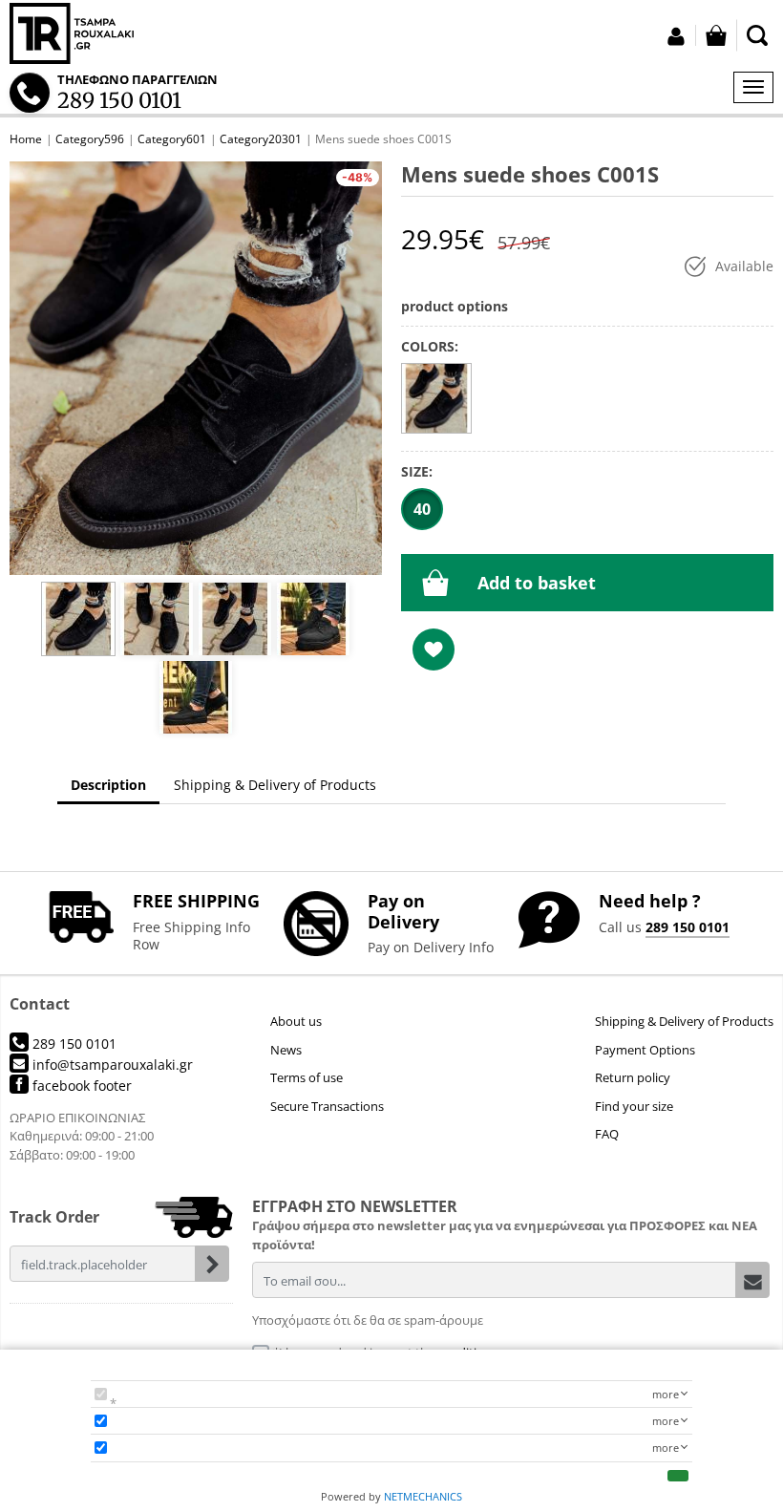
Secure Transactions (327, 1106)
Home (26, 139)
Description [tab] (108, 785)
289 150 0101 (687, 927)
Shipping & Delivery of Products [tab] (275, 785)
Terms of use (306, 1077)
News (286, 1049)
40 (422, 509)
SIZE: (417, 471)
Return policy (632, 1077)
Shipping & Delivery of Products (684, 1021)
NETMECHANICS (423, 1496)
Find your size (634, 1106)
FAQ (607, 1133)
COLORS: (429, 346)
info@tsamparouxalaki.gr (111, 1064)
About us (296, 1021)
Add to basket (536, 582)
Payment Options (645, 1049)
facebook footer (80, 1085)
